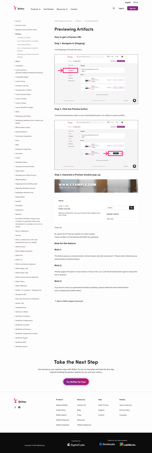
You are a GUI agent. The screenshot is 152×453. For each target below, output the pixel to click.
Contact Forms (20, 81)
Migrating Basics (21, 179)
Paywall (18, 201)
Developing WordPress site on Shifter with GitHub (29, 121)
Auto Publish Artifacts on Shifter (27, 41)
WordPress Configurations (24, 320)
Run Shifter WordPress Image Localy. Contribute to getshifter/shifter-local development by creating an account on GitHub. (28, 222)
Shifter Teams (20, 281)
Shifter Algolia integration (23, 251)
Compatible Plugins (21, 77)
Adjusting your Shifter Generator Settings (28, 55)
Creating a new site (22, 86)
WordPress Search (21, 346)
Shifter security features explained (26, 277)
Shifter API (18, 255)
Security (18, 235)
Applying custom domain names (26, 30)
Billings (17, 61)
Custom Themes (20, 103)
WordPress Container (22, 325)
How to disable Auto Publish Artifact (67, 290)
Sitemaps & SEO (20, 294)
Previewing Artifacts (24, 44)
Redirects (18, 214)
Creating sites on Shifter (23, 90)
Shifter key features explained (25, 264)
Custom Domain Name (23, 94)
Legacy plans (19, 171)
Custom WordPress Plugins (24, 107)
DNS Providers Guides (22, 127)
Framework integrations (23, 149)
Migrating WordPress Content (25, 188)
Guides (17, 158)
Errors (17, 140)
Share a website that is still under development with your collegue (26, 241)
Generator (18, 153)
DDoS (17, 112)
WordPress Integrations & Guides (26, 333)
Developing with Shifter (23, 116)
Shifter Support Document (63, 21)
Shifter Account (20, 247)
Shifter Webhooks (21, 286)
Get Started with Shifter (78, 237)
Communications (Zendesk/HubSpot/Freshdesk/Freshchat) (29, 71)
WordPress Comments (22, 316)
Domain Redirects (21, 132)
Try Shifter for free (76, 381)
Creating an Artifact (24, 37)
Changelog (19, 65)
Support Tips (19, 303)
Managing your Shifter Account (25, 175)
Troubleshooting (20, 307)
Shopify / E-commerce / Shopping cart (28, 290)
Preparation (19, 210)
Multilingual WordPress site (24, 192)
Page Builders (20, 197)
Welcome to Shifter (21, 312)
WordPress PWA (20, 342)
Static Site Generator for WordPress (27, 299)
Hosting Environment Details (24, 166)
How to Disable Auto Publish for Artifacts (27, 49)
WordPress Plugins (21, 338)
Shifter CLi (18, 260)
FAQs (17, 145)
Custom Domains (21, 99)
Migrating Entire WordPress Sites (26, 184)
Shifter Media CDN (21, 273)
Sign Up (133, 8)
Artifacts (78, 21)
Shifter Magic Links (21, 268)
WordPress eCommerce (23, 329)
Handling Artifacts (21, 162)
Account (18, 21)
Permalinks (19, 205)
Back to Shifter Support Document (70, 301)
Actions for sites (20, 25)
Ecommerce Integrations (23, 136)
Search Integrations (22, 231)
